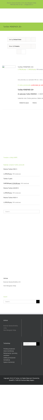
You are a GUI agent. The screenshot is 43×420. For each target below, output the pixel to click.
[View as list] (23, 52)
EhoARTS (11, 380)
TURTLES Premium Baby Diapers (24, 380)
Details (35, 103)
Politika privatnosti (9, 349)
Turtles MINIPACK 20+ (26, 67)
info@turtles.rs (28, 4)
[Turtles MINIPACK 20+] (8, 71)
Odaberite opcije (24, 103)
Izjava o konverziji (8, 362)
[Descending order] (33, 39)
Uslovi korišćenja (8, 351)
